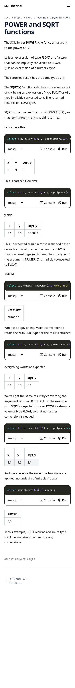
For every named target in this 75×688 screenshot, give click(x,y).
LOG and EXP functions (18, 581)
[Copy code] (66, 139)
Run (65, 149)
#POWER (20, 559)
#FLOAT (8, 559)
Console (49, 149)
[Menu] (68, 6)
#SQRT (31, 559)
